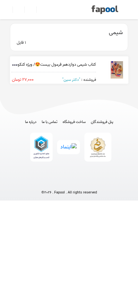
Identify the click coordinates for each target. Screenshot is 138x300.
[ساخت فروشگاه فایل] (28, 9)
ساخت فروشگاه (74, 122)
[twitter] (81, 182)
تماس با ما (49, 122)
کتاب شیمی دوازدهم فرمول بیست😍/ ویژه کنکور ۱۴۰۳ (51, 64)
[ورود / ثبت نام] (16, 9)
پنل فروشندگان (102, 122)
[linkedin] (93, 182)
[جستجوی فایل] (40, 9)
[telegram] (57, 182)
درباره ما (31, 122)
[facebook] (45, 182)
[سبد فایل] (7, 9)
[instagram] (69, 182)
